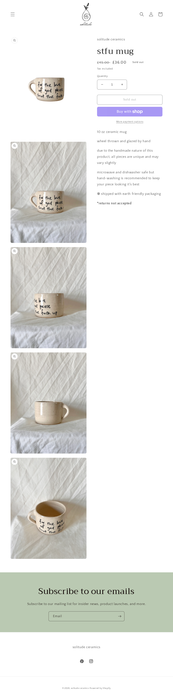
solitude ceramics (80, 688)
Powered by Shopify (100, 688)
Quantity (102, 76)
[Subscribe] (119, 616)
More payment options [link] (129, 121)
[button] (12, 14)
